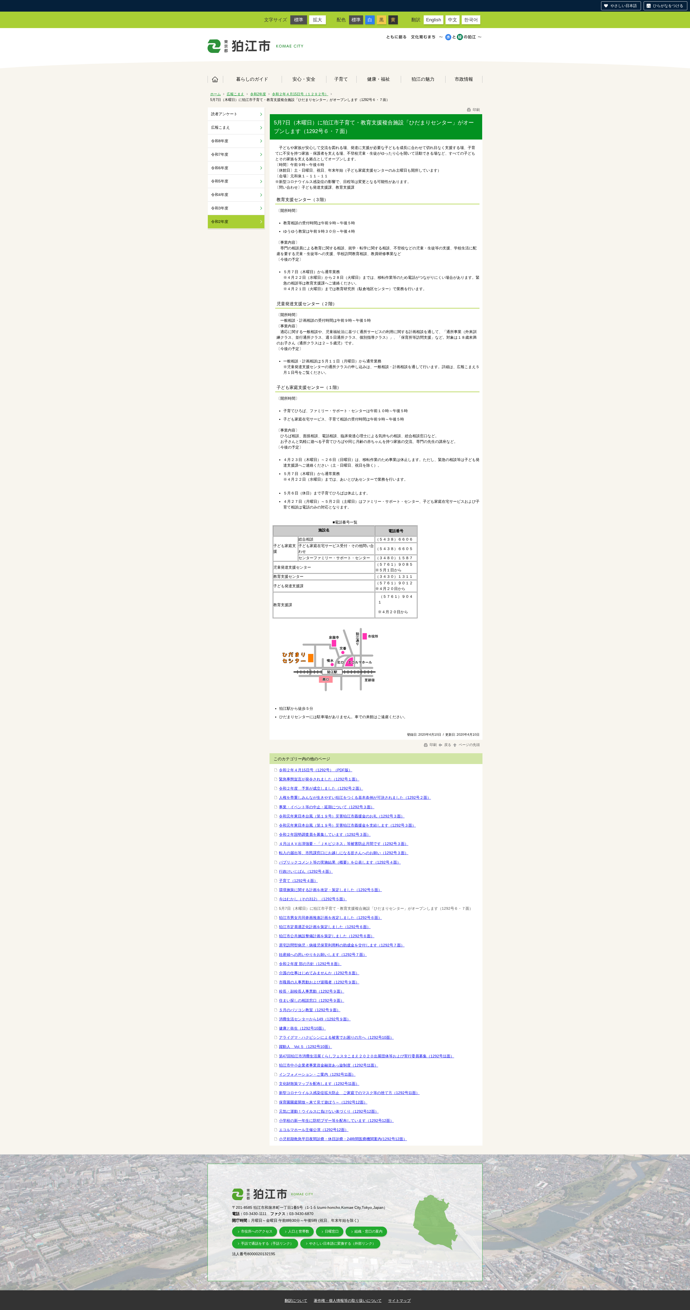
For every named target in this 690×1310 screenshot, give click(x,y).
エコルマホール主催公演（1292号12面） (314, 1130)
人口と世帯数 (298, 1231)
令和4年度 (219, 194)
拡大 (317, 19)
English (433, 19)
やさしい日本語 (623, 6)
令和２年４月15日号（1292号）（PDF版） (315, 770)
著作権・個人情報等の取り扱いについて (348, 1300)
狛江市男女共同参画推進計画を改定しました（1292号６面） (330, 917)
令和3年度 (219, 208)
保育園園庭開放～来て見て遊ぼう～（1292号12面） (323, 1102)
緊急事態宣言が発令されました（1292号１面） (319, 779)
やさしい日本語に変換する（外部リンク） (342, 1243)
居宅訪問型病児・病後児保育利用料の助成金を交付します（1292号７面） (342, 945)
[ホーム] (239, 46)
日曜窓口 (332, 1231)
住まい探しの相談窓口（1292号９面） (311, 1000)
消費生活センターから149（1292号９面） (315, 1019)
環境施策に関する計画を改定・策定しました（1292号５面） (330, 890)
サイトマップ (399, 1300)
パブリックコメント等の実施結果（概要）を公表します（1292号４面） (340, 862)
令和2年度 (258, 94)
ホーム (215, 79)
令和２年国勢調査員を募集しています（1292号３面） (325, 834)
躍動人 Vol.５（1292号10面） (305, 1046)
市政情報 (464, 79)
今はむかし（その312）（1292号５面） (313, 899)
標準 (298, 19)
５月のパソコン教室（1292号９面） (309, 1010)
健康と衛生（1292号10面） (302, 1028)
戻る (447, 745)
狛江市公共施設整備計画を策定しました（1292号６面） (326, 936)
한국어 (471, 19)
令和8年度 (219, 141)
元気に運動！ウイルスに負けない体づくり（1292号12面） (329, 1111)
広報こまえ (235, 94)
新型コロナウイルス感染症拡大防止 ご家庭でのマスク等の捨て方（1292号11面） (349, 1093)
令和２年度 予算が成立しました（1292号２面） (321, 788)
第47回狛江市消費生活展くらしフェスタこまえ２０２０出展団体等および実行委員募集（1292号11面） (366, 1056)
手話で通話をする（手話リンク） (267, 1243)
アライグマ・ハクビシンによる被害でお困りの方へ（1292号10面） (336, 1037)
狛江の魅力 (423, 79)
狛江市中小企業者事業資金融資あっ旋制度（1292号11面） (328, 1065)
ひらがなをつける (668, 6)
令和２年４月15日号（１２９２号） (300, 94)
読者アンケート (224, 114)
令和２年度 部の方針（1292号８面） (310, 964)
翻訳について (296, 1300)
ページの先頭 (469, 745)
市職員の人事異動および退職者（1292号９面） (319, 982)
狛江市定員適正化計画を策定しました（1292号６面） (325, 927)
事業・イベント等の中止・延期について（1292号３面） (326, 807)
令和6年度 (219, 168)
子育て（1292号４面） (298, 880)
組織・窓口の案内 (368, 1231)
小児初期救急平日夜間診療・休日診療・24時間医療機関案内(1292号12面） (343, 1139)
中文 (452, 19)
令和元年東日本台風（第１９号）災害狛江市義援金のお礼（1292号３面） (342, 816)
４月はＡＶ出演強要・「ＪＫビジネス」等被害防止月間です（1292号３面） (343, 843)
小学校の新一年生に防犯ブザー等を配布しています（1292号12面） (336, 1120)
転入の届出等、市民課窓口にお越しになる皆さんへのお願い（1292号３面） (343, 853)
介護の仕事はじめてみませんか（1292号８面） (319, 973)
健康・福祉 (378, 79)
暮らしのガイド (252, 79)
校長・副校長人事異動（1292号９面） (311, 991)
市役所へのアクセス (256, 1231)
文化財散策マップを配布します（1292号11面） (319, 1083)
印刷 (476, 110)
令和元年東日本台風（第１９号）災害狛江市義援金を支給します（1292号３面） (347, 825)
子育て (341, 79)
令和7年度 (219, 154)
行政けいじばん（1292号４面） (306, 871)
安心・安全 (303, 79)
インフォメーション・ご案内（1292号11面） (317, 1074)
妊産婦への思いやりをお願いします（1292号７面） (323, 954)
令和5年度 (219, 181)
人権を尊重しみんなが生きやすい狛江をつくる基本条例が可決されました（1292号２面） (355, 797)
